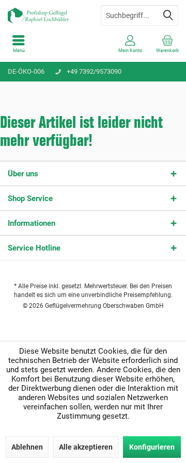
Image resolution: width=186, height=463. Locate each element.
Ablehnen (27, 447)
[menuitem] (18, 44)
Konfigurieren (152, 447)
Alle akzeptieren (86, 447)
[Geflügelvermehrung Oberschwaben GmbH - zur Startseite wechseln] (46, 15)
